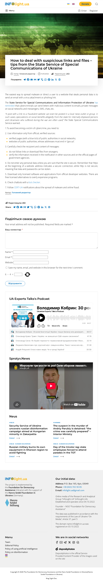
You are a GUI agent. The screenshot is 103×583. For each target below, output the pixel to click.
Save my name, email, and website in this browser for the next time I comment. (45, 267)
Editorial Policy (12, 545)
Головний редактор (24, 74)
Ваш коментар (14, 229)
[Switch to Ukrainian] (68, 4)
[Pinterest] (49, 79)
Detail (12, 438)
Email (8, 257)
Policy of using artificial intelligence (21, 548)
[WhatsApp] (45, 79)
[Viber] (42, 79)
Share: (8, 207)
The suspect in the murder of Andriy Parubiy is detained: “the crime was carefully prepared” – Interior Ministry (72, 430)
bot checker (34, 182)
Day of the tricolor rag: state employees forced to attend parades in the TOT (69, 450)
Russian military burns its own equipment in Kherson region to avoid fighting (28, 450)
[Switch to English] (73, 4)
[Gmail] (35, 79)
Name (9, 252)
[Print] (59, 79)
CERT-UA (18, 187)
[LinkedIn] (52, 79)
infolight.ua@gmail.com (73, 490)
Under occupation (23, 444)
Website (9, 262)
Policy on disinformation (16, 552)
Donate (85, 4)
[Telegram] (24, 79)
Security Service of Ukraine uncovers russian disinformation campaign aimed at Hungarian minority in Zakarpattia (28, 430)
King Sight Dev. (51, 578)
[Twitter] (38, 79)
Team (7, 542)
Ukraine (57, 422)
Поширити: (16, 80)
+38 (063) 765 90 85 (72, 487)
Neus (12, 422)
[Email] (31, 79)
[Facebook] (28, 79)
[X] (56, 79)
